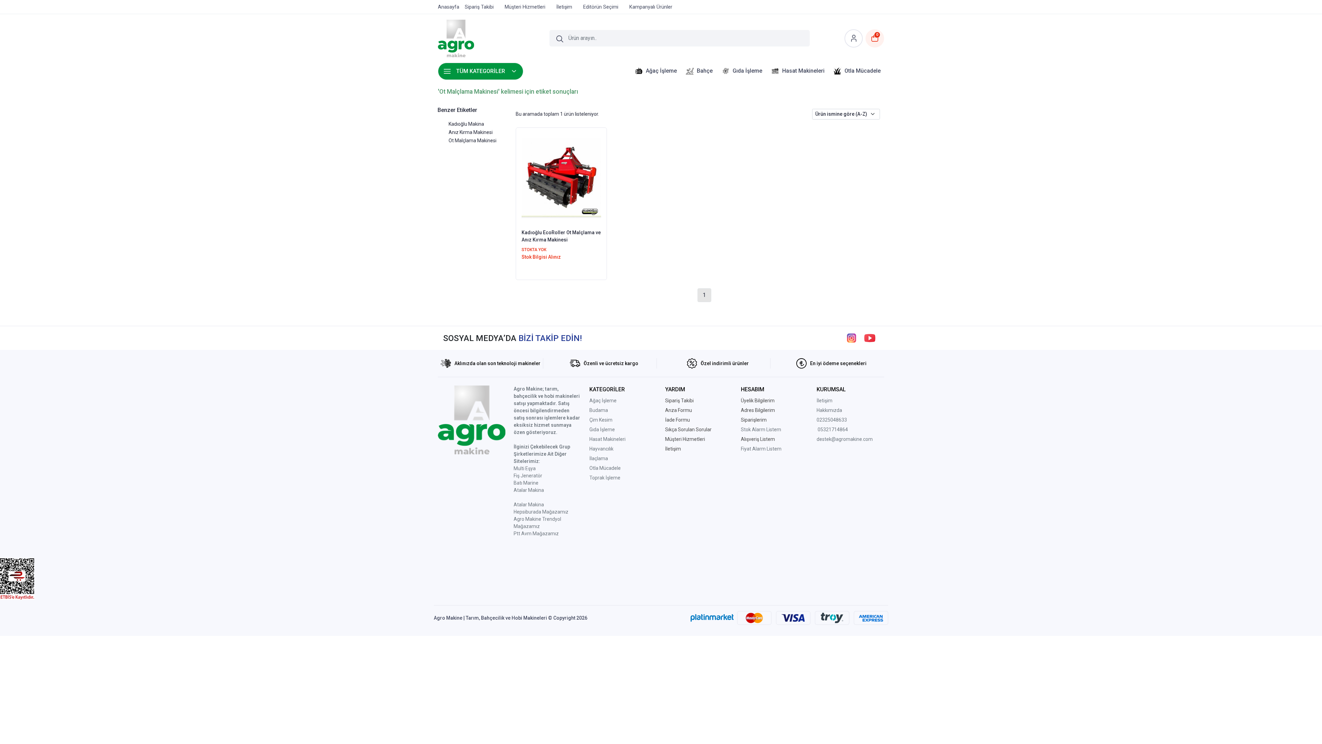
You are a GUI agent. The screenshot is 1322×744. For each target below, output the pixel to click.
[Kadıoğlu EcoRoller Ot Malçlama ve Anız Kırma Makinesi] (561, 177)
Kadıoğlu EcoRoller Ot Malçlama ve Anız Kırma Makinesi (561, 236)
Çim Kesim (600, 420)
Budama (598, 410)
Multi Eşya (525, 468)
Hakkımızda (829, 410)
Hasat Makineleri (607, 439)
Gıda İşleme (602, 429)
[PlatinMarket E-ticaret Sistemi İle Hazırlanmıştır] (712, 618)
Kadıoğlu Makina (466, 124)
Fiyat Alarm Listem (761, 449)
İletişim (824, 400)
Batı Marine (526, 483)
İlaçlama (598, 458)
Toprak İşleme (604, 477)
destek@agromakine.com (845, 439)
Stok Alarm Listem (761, 429)
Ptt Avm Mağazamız (536, 533)
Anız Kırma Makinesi (471, 132)
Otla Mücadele (605, 468)
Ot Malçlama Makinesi (472, 140)
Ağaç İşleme (603, 400)
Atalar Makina (529, 490)
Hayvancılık (601, 449)
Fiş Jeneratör (528, 475)
